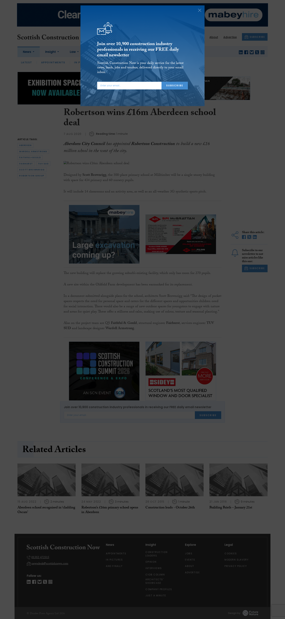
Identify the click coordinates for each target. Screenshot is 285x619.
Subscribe (174, 85)
